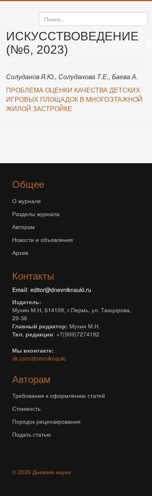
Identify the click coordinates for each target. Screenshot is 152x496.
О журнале (26, 201)
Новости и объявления (42, 239)
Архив (20, 252)
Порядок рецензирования (46, 421)
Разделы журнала (36, 214)
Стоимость (26, 408)
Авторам (23, 227)
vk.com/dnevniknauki (39, 358)
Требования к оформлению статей (58, 395)
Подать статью (31, 434)
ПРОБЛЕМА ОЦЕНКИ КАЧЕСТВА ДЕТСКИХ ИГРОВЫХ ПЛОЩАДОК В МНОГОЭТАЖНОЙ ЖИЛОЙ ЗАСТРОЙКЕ (74, 99)
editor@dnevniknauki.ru (60, 290)
